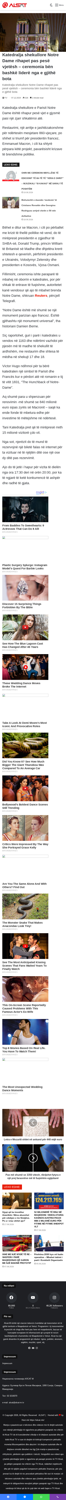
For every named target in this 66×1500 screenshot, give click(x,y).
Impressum (7, 1363)
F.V (6, 98)
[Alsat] (14, 5)
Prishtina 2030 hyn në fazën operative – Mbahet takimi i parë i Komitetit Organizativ (48, 1257)
